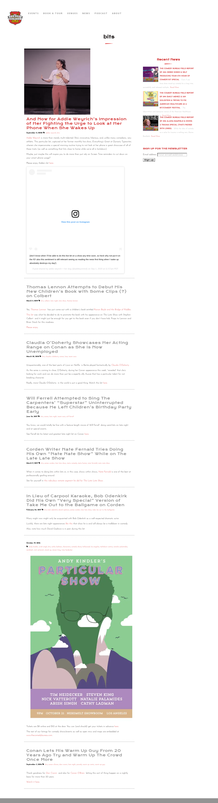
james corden (49, 463)
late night (54, 301)
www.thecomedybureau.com (39, 735)
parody (79, 764)
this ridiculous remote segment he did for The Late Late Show (73, 481)
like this (69, 524)
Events (33, 13)
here (51, 163)
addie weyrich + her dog (60, 269)
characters (66, 547)
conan (61, 356)
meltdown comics (106, 547)
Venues (72, 13)
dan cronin (63, 764)
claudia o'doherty (52, 356)
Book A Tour (53, 13)
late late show (60, 463)
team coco (72, 356)
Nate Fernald (104, 472)
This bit (29, 315)
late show (62, 301)
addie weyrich (51, 133)
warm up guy (100, 764)
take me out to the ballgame (103, 510)
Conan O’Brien (78, 773)
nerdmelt (29, 550)
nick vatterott (39, 550)
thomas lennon (72, 301)
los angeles (95, 547)
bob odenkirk (53, 510)
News (86, 13)
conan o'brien (53, 764)
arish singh (43, 547)
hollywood (86, 547)
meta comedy (72, 463)
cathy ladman (56, 547)
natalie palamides (120, 547)
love (66, 356)
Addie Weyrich (33, 138)
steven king (56, 550)
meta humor (82, 463)
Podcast (101, 13)
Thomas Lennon (38, 310)
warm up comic (88, 764)
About (117, 13)
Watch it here (32, 782)
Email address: (150, 154)
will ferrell (70, 416)
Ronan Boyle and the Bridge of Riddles (112, 310)
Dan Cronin (51, 773)
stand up (48, 550)
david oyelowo (63, 510)
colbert (47, 301)
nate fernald (92, 463)
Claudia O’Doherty (120, 365)
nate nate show (104, 463)
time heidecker (67, 550)
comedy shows (76, 547)
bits (58, 133)
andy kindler (33, 547)
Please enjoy (32, 327)
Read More (174, 87)
